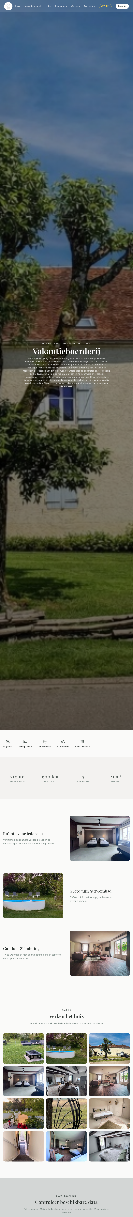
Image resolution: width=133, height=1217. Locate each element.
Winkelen (75, 6)
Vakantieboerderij (33, 6)
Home (18, 6)
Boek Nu (122, 6)
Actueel (105, 6)
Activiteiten (89, 6)
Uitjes (48, 6)
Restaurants (61, 6)
